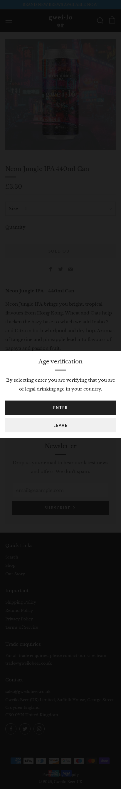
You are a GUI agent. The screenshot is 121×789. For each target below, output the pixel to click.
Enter (60, 407)
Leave (60, 425)
